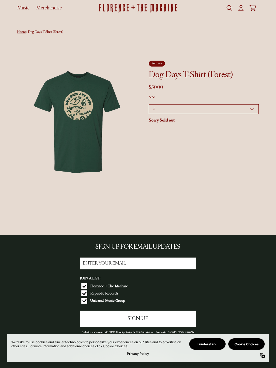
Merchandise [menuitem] (49, 8)
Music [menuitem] (23, 8)
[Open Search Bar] (229, 8)
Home (21, 32)
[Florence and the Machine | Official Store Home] (138, 8)
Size (152, 97)
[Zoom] (77, 121)
